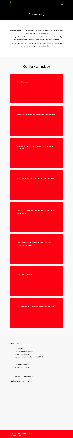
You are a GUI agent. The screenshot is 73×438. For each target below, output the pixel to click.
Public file (21, 435)
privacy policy (13, 435)
